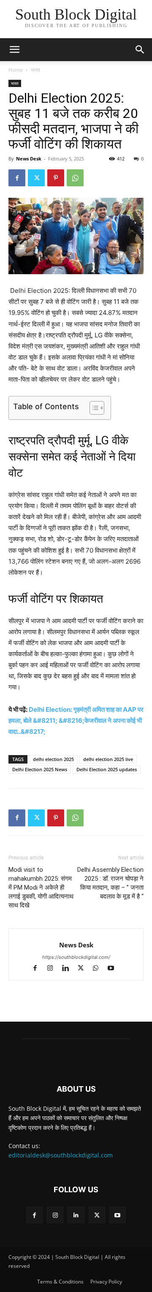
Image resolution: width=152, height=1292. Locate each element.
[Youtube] (114, 969)
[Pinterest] (55, 177)
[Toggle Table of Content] (92, 408)
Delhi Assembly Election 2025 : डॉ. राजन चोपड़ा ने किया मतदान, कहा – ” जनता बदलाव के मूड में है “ (110, 883)
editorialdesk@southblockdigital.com (60, 1155)
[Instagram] (54, 969)
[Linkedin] (69, 969)
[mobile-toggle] (14, 49)
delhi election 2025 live (108, 759)
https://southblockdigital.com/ (76, 957)
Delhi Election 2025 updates (106, 769)
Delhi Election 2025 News (39, 769)
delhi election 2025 (53, 759)
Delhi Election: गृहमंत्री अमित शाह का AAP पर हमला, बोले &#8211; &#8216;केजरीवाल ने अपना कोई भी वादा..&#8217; (76, 720)
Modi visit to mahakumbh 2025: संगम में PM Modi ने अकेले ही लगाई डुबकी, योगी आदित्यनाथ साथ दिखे (40, 887)
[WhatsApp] (75, 177)
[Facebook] (16, 177)
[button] (140, 49)
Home (15, 69)
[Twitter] (36, 177)
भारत (35, 69)
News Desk (28, 158)
